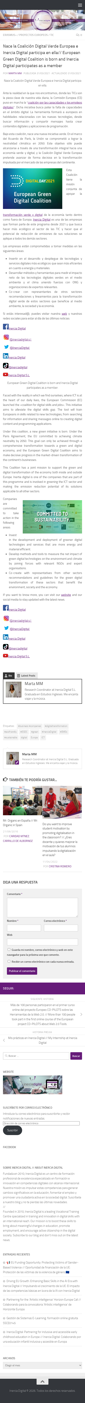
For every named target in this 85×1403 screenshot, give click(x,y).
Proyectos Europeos (33, 35)
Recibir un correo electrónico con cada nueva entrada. (43, 961)
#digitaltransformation (56, 726)
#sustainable (10, 737)
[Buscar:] (36, 1056)
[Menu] (80, 5)
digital (24, 737)
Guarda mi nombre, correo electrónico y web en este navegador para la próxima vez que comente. (40, 952)
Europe (34, 737)
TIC (52, 35)
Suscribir (12, 1130)
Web (9, 935)
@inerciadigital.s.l (21, 339)
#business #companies (29, 726)
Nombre (12, 921)
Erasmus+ (10, 35)
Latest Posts (28, 675)
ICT (43, 737)
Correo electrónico (55, 921)
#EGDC (23, 731)
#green (34, 731)
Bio (10, 675)
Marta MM (15, 73)
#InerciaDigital (49, 731)
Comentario (14, 894)
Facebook (9, 1147)
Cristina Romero (60, 866)
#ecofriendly (10, 731)
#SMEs (63, 731)
